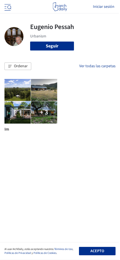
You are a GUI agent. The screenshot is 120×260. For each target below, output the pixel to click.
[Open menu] (7, 7)
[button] (17, 66)
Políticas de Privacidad (17, 253)
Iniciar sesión (103, 7)
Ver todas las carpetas (97, 66)
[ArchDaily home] (60, 6)
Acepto (97, 251)
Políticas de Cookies (44, 253)
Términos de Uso (63, 249)
